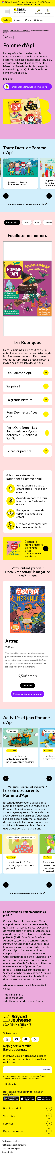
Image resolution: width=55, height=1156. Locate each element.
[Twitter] (35, 1039)
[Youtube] (26, 1039)
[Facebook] (17, 1039)
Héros (27, 222)
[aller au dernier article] (6, 778)
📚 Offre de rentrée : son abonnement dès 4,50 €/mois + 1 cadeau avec (27, 3)
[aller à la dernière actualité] (6, 196)
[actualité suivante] (49, 196)
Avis (37, 222)
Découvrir (28, 685)
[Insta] (7, 1039)
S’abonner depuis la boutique (27, 694)
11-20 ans (38, 20)
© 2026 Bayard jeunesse (13, 1148)
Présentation (12, 222)
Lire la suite (9, 78)
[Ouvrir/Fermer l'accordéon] (46, 372)
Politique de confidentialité (14, 1144)
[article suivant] (49, 778)
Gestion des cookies (11, 1141)
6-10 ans (27, 20)
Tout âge (7, 20)
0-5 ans (17, 20)
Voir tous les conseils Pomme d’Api (27, 893)
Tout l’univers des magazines (20, 31)
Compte (48, 13)
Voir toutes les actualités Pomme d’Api (27, 204)
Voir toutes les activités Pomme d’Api (27, 786)
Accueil (6, 31)
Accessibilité (7, 1152)
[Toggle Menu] (7, 11)
